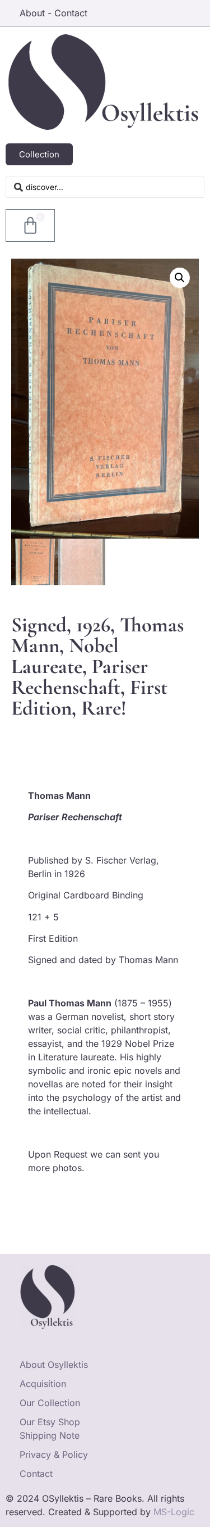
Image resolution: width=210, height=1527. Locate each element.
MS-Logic (173, 1511)
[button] (180, 278)
